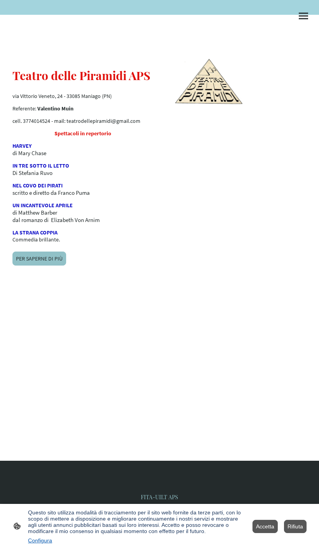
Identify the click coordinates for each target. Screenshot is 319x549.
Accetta (265, 526)
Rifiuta (295, 526)
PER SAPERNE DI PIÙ (39, 258)
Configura (40, 540)
